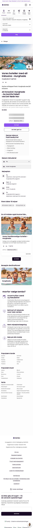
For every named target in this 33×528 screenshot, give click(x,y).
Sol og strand (19, 205)
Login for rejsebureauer (16, 470)
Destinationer (16, 467)
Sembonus (16, 475)
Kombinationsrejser (5, 388)
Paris (2, 372)
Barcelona (3, 374)
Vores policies (16, 464)
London (18, 374)
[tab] (3, 12)
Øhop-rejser (20, 388)
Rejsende (5, 29)
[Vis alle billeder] (29, 66)
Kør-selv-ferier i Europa (6, 392)
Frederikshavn (4, 378)
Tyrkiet (2, 357)
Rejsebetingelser (16, 455)
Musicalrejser (20, 396)
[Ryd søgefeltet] (30, 19)
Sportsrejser (4, 396)
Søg (16, 34)
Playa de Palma (20, 372)
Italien (18, 357)
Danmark (19, 355)
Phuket (18, 376)
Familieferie (4, 398)
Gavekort (16, 483)
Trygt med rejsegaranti (16, 461)
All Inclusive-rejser (7, 205)
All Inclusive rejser (21, 386)
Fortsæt (16, 125)
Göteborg (19, 378)
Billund (18, 370)
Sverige (18, 361)
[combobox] (15, 20)
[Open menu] (30, 5)
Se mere (4, 109)
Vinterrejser (19, 384)
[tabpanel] (16, 26)
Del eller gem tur (16, 129)
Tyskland (3, 361)
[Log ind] (26, 5)
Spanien (3, 355)
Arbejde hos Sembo (16, 458)
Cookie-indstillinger (18, 489)
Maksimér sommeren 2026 (7, 384)
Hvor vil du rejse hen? (8, 18)
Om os (16, 452)
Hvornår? (5, 23)
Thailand (3, 363)
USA (18, 363)
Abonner (16, 513)
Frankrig (3, 359)
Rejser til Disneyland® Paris (23, 390)
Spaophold (19, 398)
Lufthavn (11, 121)
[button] (16, 161)
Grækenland (20, 359)
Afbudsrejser (4, 386)
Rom (2, 376)
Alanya (2, 370)
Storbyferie (3, 390)
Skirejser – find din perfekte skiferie (23, 393)
